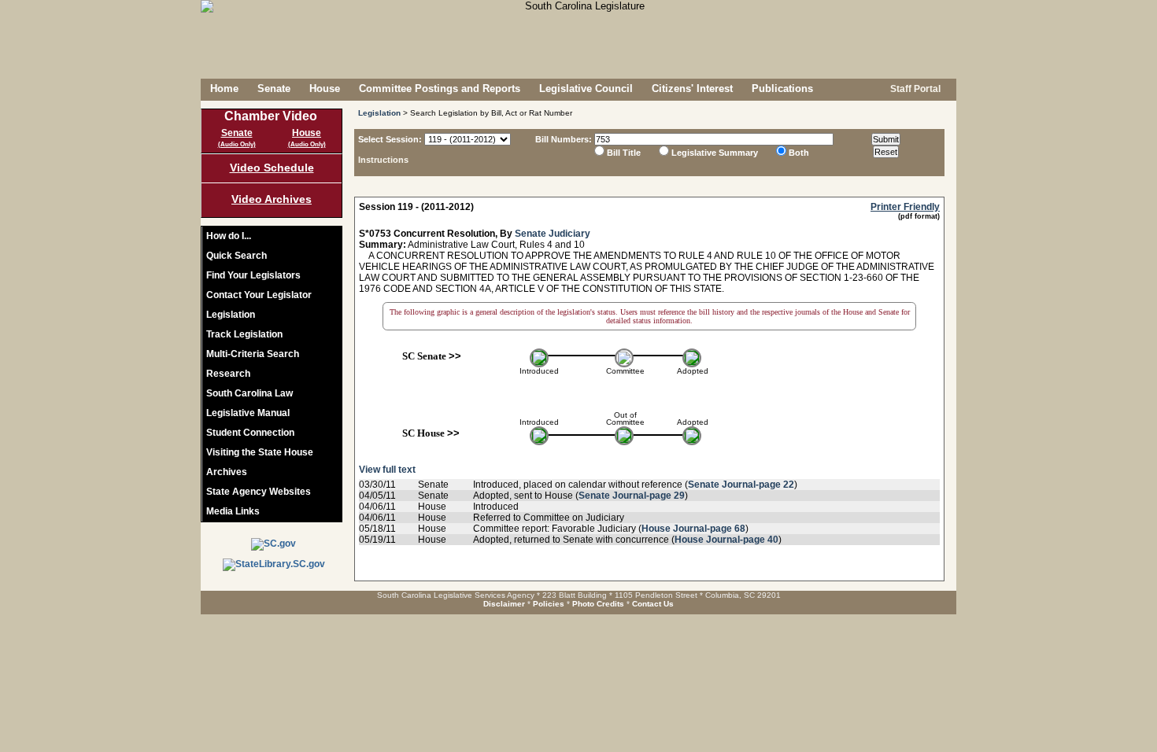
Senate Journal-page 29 (631, 495)
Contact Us (653, 603)
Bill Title (624, 152)
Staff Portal (914, 88)
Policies (548, 603)
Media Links (233, 511)
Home (224, 88)
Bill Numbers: (563, 139)
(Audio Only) (237, 144)
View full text (387, 469)
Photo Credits (598, 603)
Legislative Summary (714, 152)
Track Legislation (244, 334)
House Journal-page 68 (693, 528)
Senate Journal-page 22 (741, 484)
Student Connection (250, 432)
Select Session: (390, 139)
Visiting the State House (259, 452)
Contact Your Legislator (259, 294)
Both (799, 152)
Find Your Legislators (253, 275)
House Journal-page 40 (726, 539)
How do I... (228, 235)
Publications (782, 88)
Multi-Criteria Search (252, 353)
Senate (273, 88)
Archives (226, 471)
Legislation (230, 314)
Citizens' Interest (692, 88)
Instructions (383, 159)
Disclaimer (504, 603)
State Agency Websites (258, 491)
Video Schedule (272, 167)
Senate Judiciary (552, 233)
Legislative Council (586, 88)
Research (228, 373)
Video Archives (271, 199)
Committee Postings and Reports (439, 88)
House (324, 88)
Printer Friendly (905, 206)
